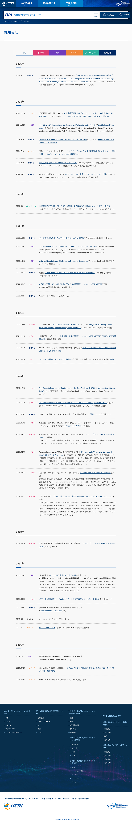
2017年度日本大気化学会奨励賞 (63, 575)
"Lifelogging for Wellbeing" (73, 426)
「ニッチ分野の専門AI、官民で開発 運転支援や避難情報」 (87, 116)
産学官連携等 (10, 729)
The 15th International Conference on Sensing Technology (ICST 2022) (68, 246)
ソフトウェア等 (77, 771)
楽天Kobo (58, 610)
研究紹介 (107, 729)
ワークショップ (77, 778)
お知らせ (8, 725)
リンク (40, 732)
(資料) (111, 359)
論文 (39, 729)
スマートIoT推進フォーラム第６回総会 (55, 359)
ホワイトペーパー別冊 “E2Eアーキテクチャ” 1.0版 (85, 174)
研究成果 (41, 718)
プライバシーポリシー (48, 799)
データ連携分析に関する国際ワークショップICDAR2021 (77, 336)
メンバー (41, 725)
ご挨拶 (7, 722)
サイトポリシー (63, 799)
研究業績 (107, 759)
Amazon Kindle (46, 610)
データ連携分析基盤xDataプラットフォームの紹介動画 (61, 238)
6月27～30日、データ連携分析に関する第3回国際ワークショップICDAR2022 (70, 284)
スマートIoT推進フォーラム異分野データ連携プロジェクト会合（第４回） (69, 599)
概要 (7, 718)
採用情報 (73, 732)
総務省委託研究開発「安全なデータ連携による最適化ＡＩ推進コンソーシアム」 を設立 (74, 206)
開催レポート (95, 414)
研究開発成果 (74, 725)
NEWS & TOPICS (44, 722)
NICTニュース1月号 (47, 628)
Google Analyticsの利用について (15, 799)
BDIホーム (17, 21)
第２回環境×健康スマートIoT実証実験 (95, 473)
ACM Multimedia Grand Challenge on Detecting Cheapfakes (63, 261)
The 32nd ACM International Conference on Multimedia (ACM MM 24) (67, 125)
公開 (73, 752)
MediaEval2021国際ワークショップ (66, 324)
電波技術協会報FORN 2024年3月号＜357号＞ (58, 163)
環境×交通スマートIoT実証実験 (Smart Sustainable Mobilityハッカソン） (83, 496)
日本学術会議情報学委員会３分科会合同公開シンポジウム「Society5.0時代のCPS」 (73, 403)
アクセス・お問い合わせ (13, 732)
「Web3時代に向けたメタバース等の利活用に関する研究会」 (70, 273)
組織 (71, 722)
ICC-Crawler (33, 799)
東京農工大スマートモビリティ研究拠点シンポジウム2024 (63, 140)
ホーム (7, 21)
